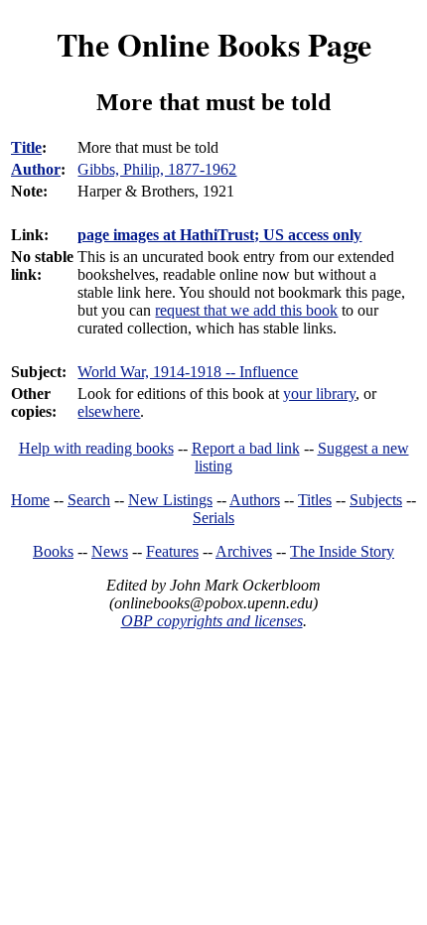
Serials (213, 517)
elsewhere (108, 411)
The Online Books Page (214, 44)
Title (26, 147)
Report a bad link (246, 448)
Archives (243, 551)
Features (172, 551)
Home (30, 499)
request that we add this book (246, 310)
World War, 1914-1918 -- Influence (187, 371)
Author (36, 169)
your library (319, 393)
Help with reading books (96, 448)
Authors (254, 499)
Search (89, 499)
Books (53, 551)
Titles (315, 499)
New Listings (170, 499)
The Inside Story (342, 551)
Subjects (376, 499)
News (109, 551)
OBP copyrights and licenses (212, 620)
